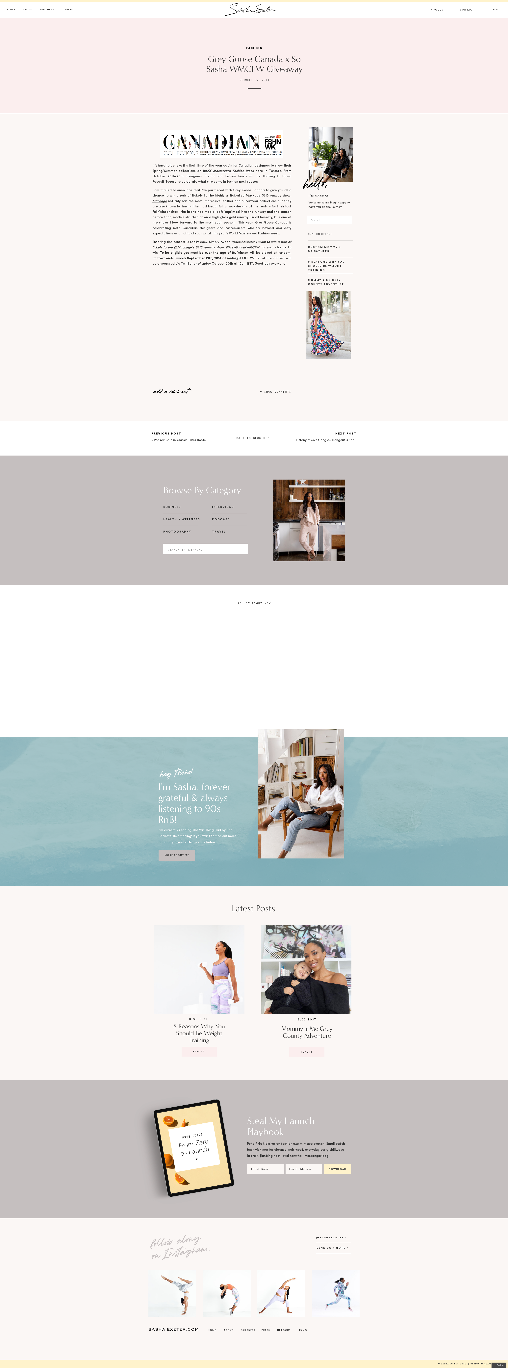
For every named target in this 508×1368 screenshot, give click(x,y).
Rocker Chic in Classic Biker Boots (180, 440)
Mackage (159, 201)
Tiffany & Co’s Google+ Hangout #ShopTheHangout (335, 440)
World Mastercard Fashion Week (228, 171)
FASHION (254, 48)
